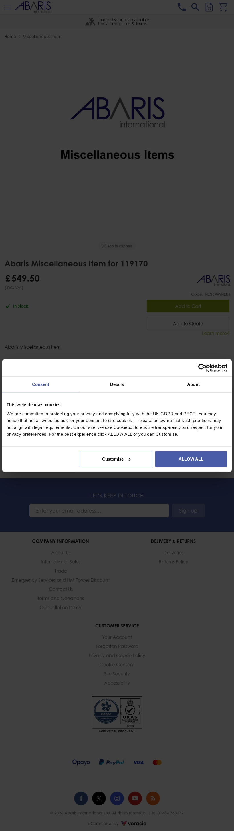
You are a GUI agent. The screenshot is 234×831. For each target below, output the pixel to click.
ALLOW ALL (191, 458)
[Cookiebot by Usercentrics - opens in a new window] (202, 368)
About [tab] (193, 384)
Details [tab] (117, 384)
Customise (113, 458)
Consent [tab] (40, 384)
